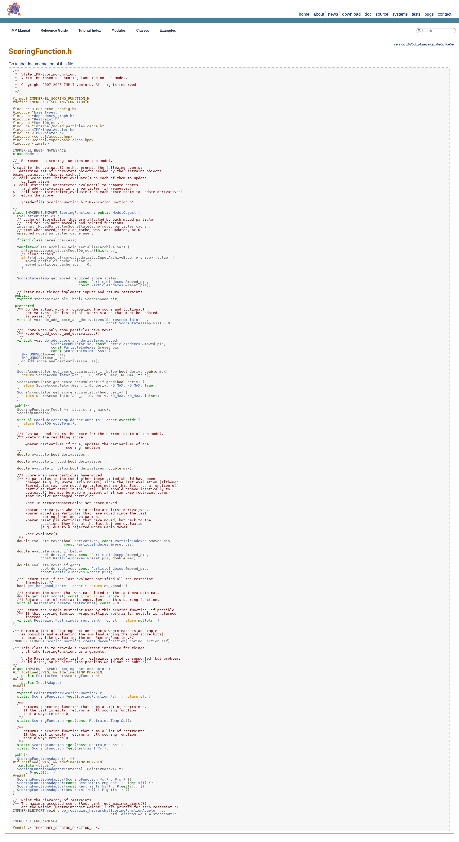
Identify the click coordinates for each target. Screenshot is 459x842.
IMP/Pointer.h (48, 133)
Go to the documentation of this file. (41, 64)
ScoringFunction (75, 213)
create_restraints (75, 603)
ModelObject (124, 213)
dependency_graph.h (53, 116)
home (304, 14)
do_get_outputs (85, 420)
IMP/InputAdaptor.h (53, 130)
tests (416, 14)
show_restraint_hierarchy (82, 810)
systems (400, 14)
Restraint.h (45, 119)
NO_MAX (127, 375)
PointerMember (50, 676)
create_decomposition (104, 641)
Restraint (43, 620)
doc (368, 14)
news (333, 14)
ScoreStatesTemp (33, 278)
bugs (429, 14)
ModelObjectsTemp (51, 420)
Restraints (44, 603)
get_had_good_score (47, 586)
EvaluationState (33, 216)
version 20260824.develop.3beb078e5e (424, 44)
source (382, 14)
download (351, 14)
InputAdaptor (49, 683)
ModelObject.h (48, 123)
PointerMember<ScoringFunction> (66, 693)
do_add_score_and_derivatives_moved (81, 340)
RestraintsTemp (104, 721)
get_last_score (47, 596)
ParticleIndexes (107, 282)
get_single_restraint (78, 620)
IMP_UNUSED (31, 354)
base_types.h (47, 112)
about (318, 14)
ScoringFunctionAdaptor (83, 669)
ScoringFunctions (64, 641)
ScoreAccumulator (123, 320)
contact (444, 14)
